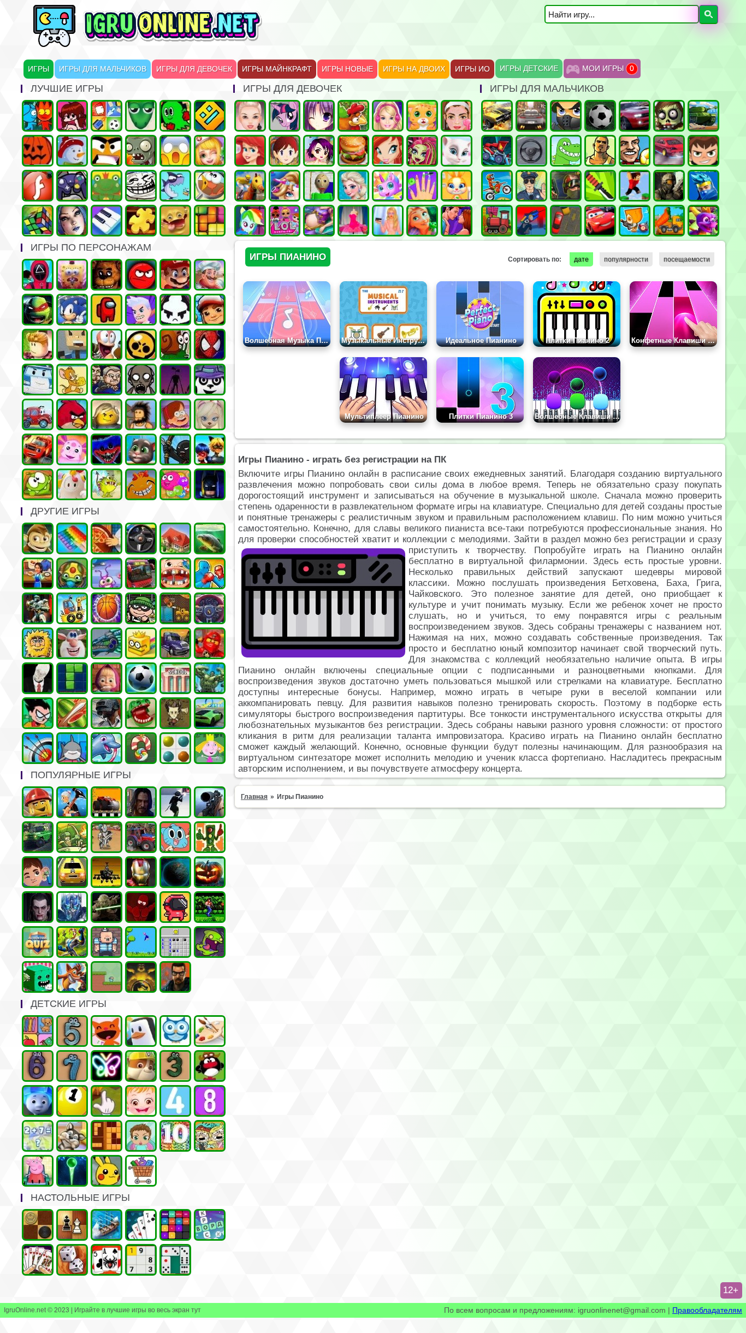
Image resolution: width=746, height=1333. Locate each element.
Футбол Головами (634, 151)
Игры (38, 69)
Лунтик (72, 449)
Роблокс (38, 344)
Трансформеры (72, 907)
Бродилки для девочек (319, 151)
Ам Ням (38, 484)
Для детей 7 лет (72, 1066)
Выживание (175, 713)
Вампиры (38, 907)
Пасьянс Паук (106, 1260)
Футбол (600, 116)
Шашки (38, 1225)
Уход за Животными (456, 186)
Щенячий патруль (141, 1066)
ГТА (600, 151)
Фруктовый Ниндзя (72, 713)
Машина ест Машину (497, 151)
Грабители (141, 608)
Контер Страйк (566, 186)
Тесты (175, 1031)
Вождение (531, 151)
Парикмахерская (284, 186)
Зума (72, 573)
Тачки (600, 220)
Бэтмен (210, 484)
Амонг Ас (106, 309)
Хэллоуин (210, 872)
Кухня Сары (284, 151)
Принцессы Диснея (250, 151)
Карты (38, 1260)
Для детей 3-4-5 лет (106, 1031)
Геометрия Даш (210, 116)
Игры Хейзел (141, 1101)
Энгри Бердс (72, 414)
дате (581, 259)
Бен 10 (703, 151)
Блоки (106, 1136)
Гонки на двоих (634, 116)
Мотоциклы (497, 186)
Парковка (566, 220)
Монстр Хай (422, 151)
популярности (626, 259)
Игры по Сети (72, 186)
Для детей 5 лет (72, 1031)
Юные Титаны (38, 713)
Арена (106, 837)
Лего (106, 414)
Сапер (175, 942)
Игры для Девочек (194, 69)
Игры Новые (347, 69)
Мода (388, 220)
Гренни (141, 379)
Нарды (72, 1260)
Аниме (319, 116)
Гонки (531, 116)
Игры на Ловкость (141, 643)
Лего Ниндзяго (210, 643)
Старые (141, 942)
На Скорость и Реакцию (141, 713)
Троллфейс (141, 186)
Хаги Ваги (106, 449)
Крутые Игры (106, 151)
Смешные (72, 643)
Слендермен (38, 678)
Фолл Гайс (72, 484)
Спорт (141, 678)
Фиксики (38, 1101)
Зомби (669, 116)
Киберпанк (141, 802)
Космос (175, 872)
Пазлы (141, 220)
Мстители (210, 678)
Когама (72, 344)
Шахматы (72, 1225)
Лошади (250, 186)
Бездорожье (106, 802)
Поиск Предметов (210, 186)
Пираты (106, 942)
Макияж (456, 116)
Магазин (141, 1171)
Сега (72, 942)
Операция (210, 151)
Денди (210, 907)
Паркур (634, 186)
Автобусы (141, 573)
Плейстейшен (72, 977)
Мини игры (141, 1031)
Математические (38, 1136)
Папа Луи (210, 275)
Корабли (72, 608)
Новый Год (72, 151)
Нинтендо (141, 977)
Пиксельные (106, 977)
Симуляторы (141, 538)
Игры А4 (141, 309)
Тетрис (72, 678)
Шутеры (531, 220)
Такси (72, 872)
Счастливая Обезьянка (141, 484)
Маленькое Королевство (210, 748)
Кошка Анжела (456, 151)
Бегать (38, 538)
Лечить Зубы (175, 573)
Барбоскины (210, 414)
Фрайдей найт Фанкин (72, 116)
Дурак (141, 1225)
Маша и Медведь (106, 678)
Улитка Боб (175, 344)
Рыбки (175, 186)
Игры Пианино (106, 220)
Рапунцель (422, 220)
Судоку (141, 1260)
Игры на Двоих (414, 69)
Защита (72, 837)
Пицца (106, 538)
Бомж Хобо (141, 414)
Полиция (531, 186)
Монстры (210, 942)
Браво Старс (141, 344)
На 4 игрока (106, 116)
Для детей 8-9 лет (210, 1101)
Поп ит (72, 538)
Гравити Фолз (175, 414)
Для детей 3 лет (175, 1066)
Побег (106, 379)
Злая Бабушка (72, 802)
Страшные (175, 151)
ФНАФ (106, 275)
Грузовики (669, 220)
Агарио (38, 151)
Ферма (353, 116)
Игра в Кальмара (38, 275)
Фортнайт (703, 186)
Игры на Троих (175, 116)
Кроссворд (210, 1225)
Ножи (600, 186)
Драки (210, 573)
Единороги (388, 186)
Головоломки (210, 220)
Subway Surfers (210, 309)
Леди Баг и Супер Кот (210, 449)
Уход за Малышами (141, 1136)
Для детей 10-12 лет (175, 1136)
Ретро (175, 977)
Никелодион (210, 1136)
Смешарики (210, 1066)
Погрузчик (175, 608)
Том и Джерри (72, 379)
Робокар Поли (38, 379)
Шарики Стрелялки (72, 1171)
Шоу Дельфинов (106, 748)
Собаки (72, 1136)
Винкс (388, 151)
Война (669, 186)
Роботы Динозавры (106, 643)
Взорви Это (634, 220)
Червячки (106, 344)
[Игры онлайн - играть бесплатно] (171, 45)
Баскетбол (106, 608)
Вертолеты (106, 872)
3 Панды (210, 379)
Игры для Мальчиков (102, 69)
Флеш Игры (38, 186)
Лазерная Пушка (106, 484)
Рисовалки (106, 1066)
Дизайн (353, 220)
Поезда (497, 220)
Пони (284, 116)
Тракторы (141, 837)
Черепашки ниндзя (38, 309)
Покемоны (106, 1171)
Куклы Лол (284, 220)
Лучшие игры (72, 220)
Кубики (38, 977)
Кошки (422, 116)
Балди (319, 186)
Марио (175, 275)
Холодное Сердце (353, 186)
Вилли (38, 414)
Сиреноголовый (175, 379)
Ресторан (38, 573)
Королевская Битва (106, 713)
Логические (38, 220)
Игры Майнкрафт (277, 69)
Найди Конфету (141, 748)
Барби (388, 116)
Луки (38, 748)
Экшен (175, 802)
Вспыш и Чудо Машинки (38, 449)
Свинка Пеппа (38, 1171)
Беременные (319, 220)
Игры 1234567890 (72, 1101)
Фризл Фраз (175, 484)
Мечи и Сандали (141, 907)
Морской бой (106, 1225)
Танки (703, 116)
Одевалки (250, 116)
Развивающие (38, 1031)
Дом (175, 538)
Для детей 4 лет (175, 1101)
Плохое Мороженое (175, 309)
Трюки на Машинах (210, 713)
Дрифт (669, 151)
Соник (72, 309)
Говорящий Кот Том (141, 449)
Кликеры (106, 1101)
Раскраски (210, 1031)
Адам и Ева (38, 643)
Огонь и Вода (38, 116)
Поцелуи (456, 220)
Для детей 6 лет (38, 1066)
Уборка (106, 573)
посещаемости (687, 259)
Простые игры (106, 186)
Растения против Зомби (141, 151)
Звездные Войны (106, 907)
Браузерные (175, 907)
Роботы (38, 608)
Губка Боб (72, 275)
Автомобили (210, 608)
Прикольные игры (175, 220)
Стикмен (175, 449)
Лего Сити (38, 802)
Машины (497, 116)
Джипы (38, 837)
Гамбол (175, 837)
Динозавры (566, 151)
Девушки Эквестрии (250, 220)
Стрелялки (566, 116)
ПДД (210, 837)
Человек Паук (210, 344)
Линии (175, 748)
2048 (175, 1225)
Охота (210, 802)
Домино (175, 1260)
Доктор (38, 872)
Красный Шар (141, 275)
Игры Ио (472, 69)
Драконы (703, 220)
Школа (175, 678)
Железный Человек (141, 872)
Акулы (72, 748)
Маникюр (422, 186)
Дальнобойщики (175, 643)
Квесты (38, 942)
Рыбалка (210, 538)
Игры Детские (529, 68)
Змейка (141, 116)
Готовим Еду (353, 151)
